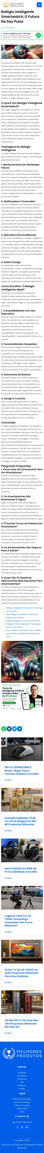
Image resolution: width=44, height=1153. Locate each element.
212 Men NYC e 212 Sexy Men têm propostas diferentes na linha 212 (21, 1024)
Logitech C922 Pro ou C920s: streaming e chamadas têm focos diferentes (19, 920)
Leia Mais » (8, 780)
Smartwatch (10, 28)
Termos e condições (22, 1102)
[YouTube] (27, 1127)
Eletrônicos (22, 1079)
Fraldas (22, 1088)
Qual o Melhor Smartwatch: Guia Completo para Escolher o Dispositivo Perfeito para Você (23, 633)
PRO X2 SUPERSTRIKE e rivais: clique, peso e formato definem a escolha (22, 771)
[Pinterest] (22, 1127)
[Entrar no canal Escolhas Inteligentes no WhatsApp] (38, 35)
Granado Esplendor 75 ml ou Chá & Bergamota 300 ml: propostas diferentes (20, 821)
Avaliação (22, 1072)
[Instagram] (17, 1127)
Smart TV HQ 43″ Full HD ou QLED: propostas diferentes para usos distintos (21, 973)
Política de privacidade (22, 1099)
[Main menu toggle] (39, 4)
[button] (3, 728)
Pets (22, 1082)
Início (3, 28)
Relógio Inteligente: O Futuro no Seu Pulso (23, 620)
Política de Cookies (22, 1105)
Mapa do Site (22, 1108)
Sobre (22, 1111)
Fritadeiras (22, 1085)
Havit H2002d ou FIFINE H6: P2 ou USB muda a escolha (21, 870)
